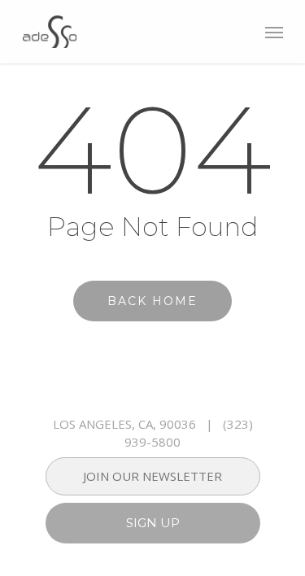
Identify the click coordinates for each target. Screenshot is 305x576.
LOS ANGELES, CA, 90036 (124, 424)
